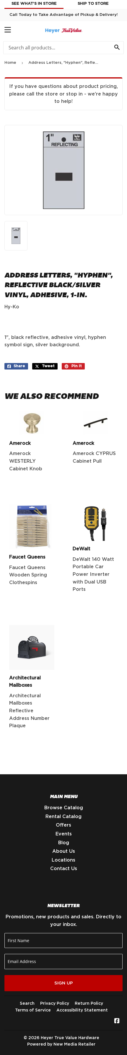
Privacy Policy (54, 1004)
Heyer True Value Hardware (70, 1038)
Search (27, 1004)
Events (64, 834)
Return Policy (89, 1004)
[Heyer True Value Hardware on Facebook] (117, 1021)
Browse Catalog (63, 807)
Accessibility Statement (82, 1010)
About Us (63, 851)
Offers (63, 825)
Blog (63, 842)
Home (10, 63)
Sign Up (63, 983)
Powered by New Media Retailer (61, 1044)
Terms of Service (33, 1010)
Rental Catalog (63, 816)
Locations (63, 860)
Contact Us (63, 868)
